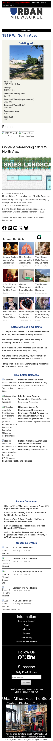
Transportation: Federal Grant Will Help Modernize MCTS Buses (24, 526)
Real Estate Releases (26, 375)
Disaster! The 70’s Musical (25, 558)
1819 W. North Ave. (19, 35)
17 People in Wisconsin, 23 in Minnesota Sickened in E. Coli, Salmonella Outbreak (25, 333)
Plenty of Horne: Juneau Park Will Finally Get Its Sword (25, 513)
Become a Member (26, 621)
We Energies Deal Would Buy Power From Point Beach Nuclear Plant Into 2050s (24, 357)
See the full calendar (11, 609)
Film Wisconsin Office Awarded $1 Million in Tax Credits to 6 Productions (24, 349)
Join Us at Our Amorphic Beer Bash (16, 2)
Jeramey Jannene (21, 205)
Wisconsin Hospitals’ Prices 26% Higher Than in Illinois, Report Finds (26, 507)
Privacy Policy (26, 637)
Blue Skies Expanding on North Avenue (25, 196)
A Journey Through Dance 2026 (27, 571)
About (26, 625)
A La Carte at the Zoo (23, 547)
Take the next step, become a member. (26, 689)
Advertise (26, 629)
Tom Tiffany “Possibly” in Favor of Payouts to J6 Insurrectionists (24, 520)
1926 (6, 119)
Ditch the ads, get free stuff (26, 691)
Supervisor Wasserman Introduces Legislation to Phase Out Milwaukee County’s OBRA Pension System (25, 534)
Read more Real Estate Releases (17, 460)
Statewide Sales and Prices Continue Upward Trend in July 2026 (32, 382)
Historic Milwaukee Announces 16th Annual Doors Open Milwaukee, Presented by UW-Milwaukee (32, 445)
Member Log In (8, 5)
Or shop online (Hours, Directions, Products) (26, 736)
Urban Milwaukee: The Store (26, 698)
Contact (26, 633)
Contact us (7, 220)
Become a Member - (39, 2)
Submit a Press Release (26, 641)
